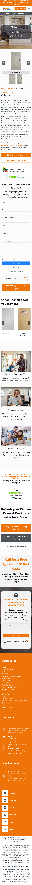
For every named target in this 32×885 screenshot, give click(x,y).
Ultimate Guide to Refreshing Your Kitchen (15, 701)
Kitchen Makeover (8, 678)
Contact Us (5, 694)
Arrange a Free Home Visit (16, 363)
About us (5, 674)
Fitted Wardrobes (7, 685)
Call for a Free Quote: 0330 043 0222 (16, 564)
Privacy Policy (6, 705)
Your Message (6, 241)
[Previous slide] (3, 323)
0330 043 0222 (12, 738)
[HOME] (2, 88)
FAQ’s (3, 692)
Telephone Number (7, 217)
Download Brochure (8, 669)
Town (3, 225)
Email (3, 210)
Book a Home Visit (20, 8)
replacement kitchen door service (12, 145)
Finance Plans (6, 671)
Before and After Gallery (9, 687)
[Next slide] (28, 63)
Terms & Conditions (8, 707)
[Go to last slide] (3, 63)
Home (4, 667)
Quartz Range (6, 683)
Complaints (5, 703)
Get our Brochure (16, 437)
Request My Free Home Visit (16, 287)
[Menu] (29, 9)
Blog (3, 696)
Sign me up (16, 635)
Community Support (8, 698)
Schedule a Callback (16, 399)
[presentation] (7, 318)
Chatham (7, 333)
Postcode (5, 233)
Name (3, 202)
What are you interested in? (10, 260)
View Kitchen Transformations (11, 676)
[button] (12, 79)
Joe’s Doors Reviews (8, 689)
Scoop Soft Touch (24, 334)
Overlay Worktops (8, 680)
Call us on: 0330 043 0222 (16, 13)
